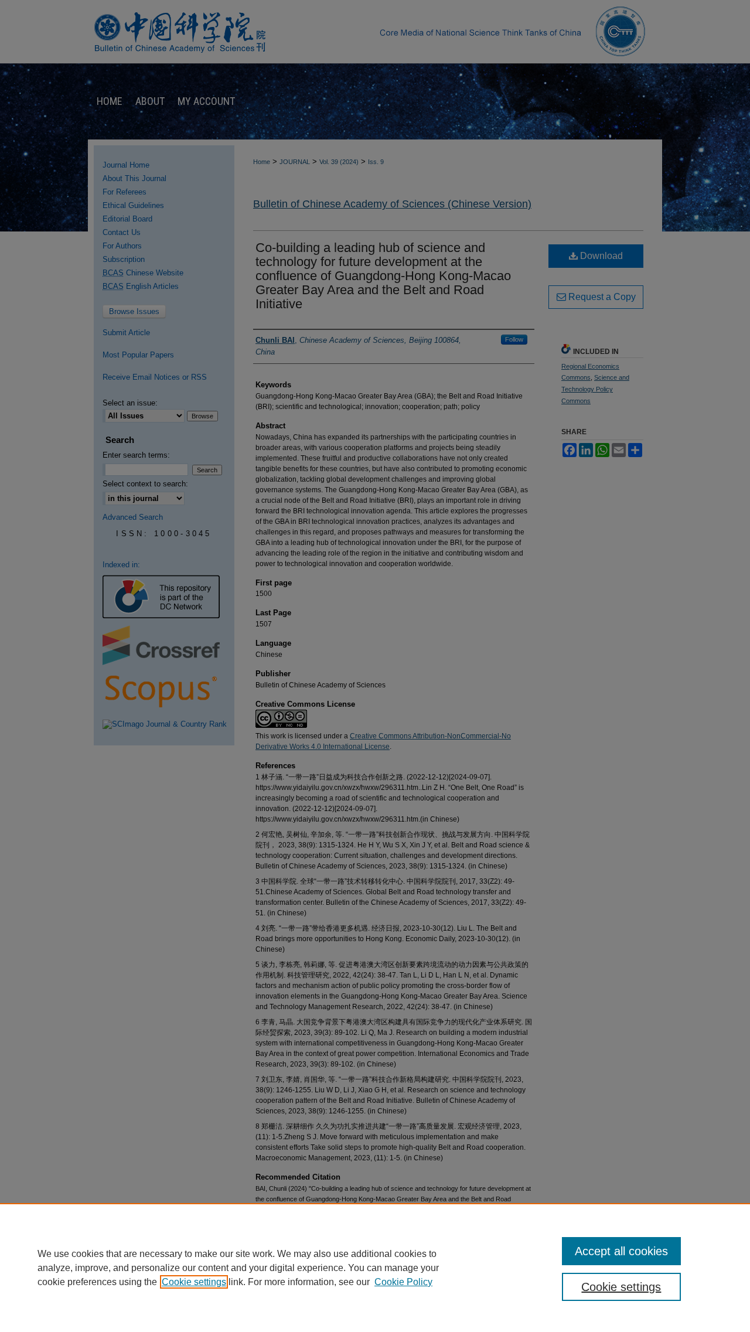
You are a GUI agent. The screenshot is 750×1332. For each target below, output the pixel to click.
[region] (375, 1267)
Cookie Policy (403, 1282)
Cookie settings (194, 1282)
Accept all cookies (621, 1251)
